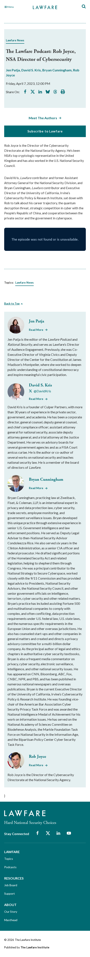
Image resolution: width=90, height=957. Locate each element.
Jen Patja (13, 70)
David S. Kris (31, 70)
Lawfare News (15, 40)
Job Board (10, 885)
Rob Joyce (37, 756)
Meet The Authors (43, 118)
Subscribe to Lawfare (45, 131)
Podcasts (10, 867)
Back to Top (12, 303)
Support (9, 893)
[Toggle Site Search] (84, 6)
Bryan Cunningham (57, 70)
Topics (8, 858)
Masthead (10, 920)
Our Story (10, 911)
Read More (36, 329)
